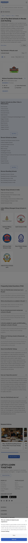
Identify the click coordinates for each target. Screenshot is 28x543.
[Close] (25, 256)
